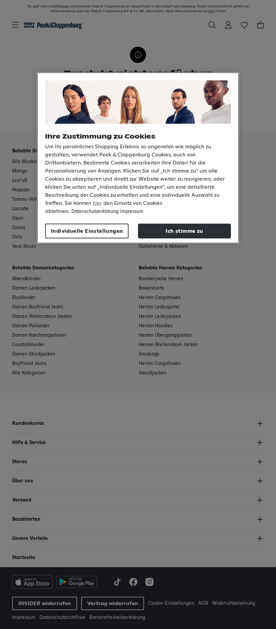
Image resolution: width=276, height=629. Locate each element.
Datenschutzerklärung (94, 211)
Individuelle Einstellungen (87, 231)
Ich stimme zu (184, 231)
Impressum (131, 211)
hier (97, 203)
